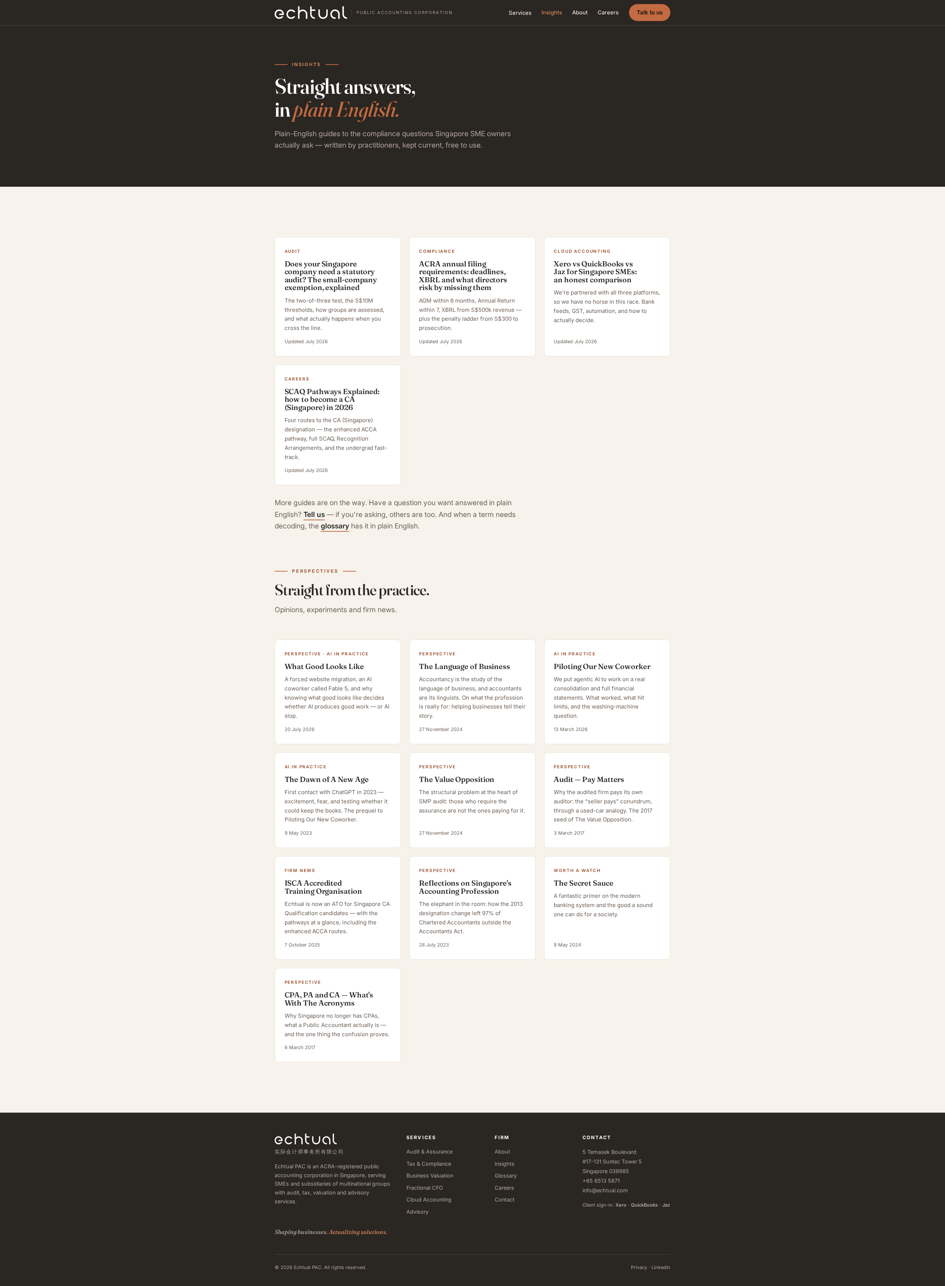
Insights (552, 12)
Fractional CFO (424, 1188)
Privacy (639, 1267)
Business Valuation (429, 1175)
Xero (620, 1205)
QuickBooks (644, 1205)
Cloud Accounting (428, 1199)
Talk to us (650, 12)
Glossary (506, 1175)
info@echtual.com (605, 1190)
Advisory (417, 1212)
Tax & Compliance (428, 1164)
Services (520, 13)
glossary (335, 525)
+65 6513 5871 (601, 1181)
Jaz (666, 1205)
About (580, 12)
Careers (608, 12)
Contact (505, 1199)
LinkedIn (661, 1267)
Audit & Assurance (429, 1151)
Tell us (314, 514)
